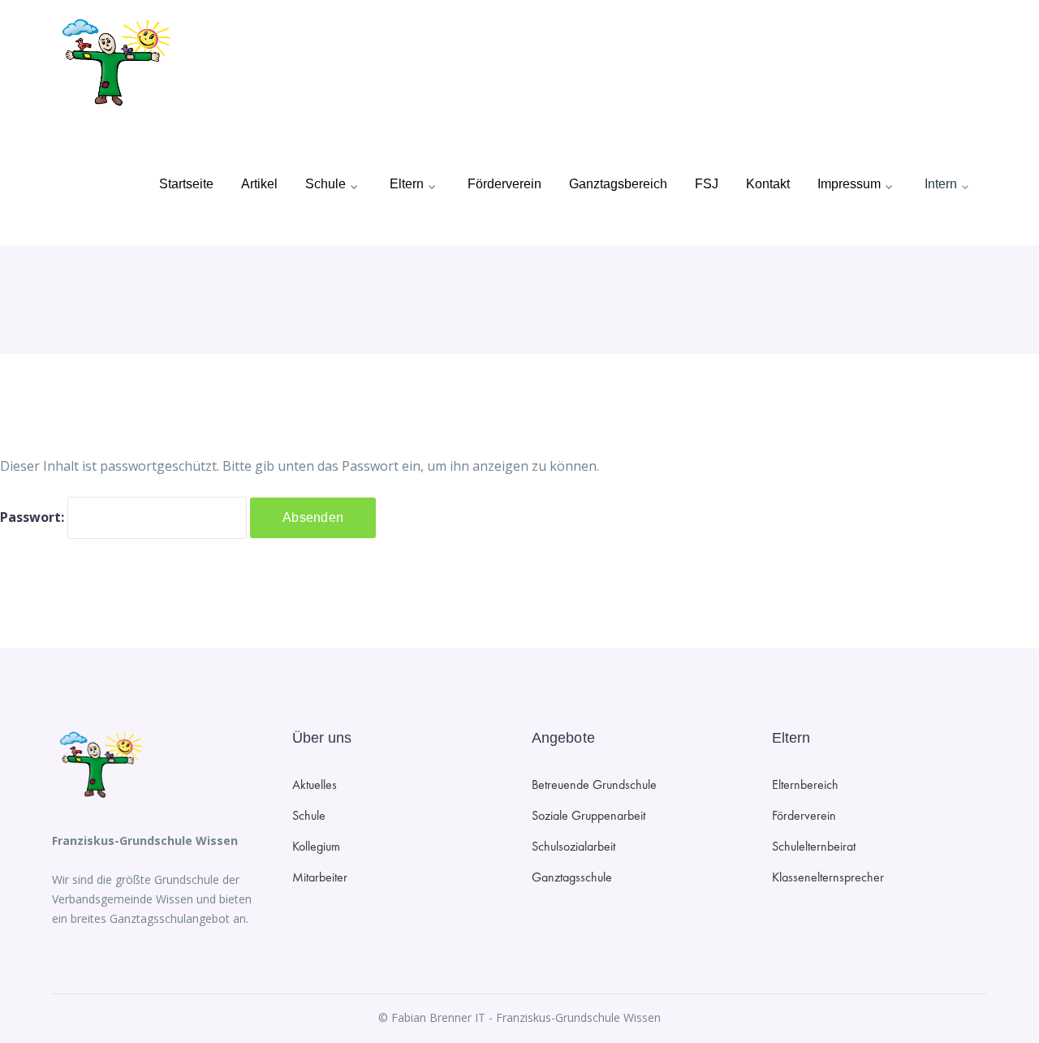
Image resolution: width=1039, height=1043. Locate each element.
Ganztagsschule (572, 877)
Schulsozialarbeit (573, 846)
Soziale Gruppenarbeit (588, 815)
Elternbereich (805, 784)
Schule (308, 815)
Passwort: (33, 517)
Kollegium (316, 846)
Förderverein (804, 815)
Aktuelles (314, 784)
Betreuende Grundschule (594, 784)
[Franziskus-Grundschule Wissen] (113, 61)
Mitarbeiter (319, 877)
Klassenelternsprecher (828, 877)
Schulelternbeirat (814, 846)
